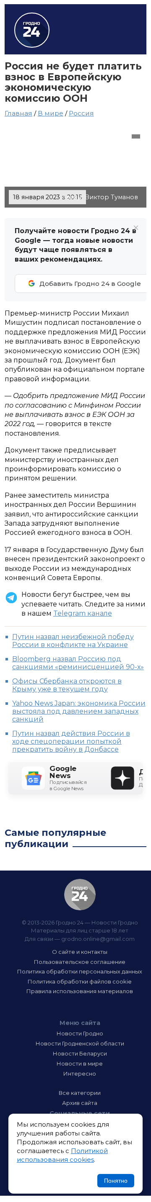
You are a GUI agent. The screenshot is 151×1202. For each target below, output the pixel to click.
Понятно (116, 1180)
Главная (18, 113)
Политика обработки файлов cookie (80, 981)
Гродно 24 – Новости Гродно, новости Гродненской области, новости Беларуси (31, 30)
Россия (81, 113)
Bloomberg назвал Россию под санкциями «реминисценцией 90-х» (78, 663)
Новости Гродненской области (80, 1043)
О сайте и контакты (79, 951)
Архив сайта (79, 1102)
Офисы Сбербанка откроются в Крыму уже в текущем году (67, 685)
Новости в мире (80, 1063)
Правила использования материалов (79, 991)
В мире (50, 113)
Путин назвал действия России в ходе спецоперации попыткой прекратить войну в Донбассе (71, 741)
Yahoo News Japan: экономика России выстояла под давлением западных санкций (79, 711)
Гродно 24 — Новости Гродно (80, 894)
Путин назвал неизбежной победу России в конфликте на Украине (73, 641)
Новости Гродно (80, 1033)
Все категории (80, 1092)
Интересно (79, 1073)
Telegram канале (82, 613)
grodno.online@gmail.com (98, 938)
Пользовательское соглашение (79, 961)
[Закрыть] (136, 227)
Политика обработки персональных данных (79, 971)
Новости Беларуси (80, 1053)
